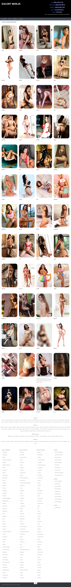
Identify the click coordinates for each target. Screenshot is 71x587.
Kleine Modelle (32, 429)
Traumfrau (37, 427)
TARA (55, 80)
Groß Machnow (5, 559)
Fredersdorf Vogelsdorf (7, 531)
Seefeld (39, 482)
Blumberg (4, 482)
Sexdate (52, 436)
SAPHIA (20, 199)
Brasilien (31, 441)
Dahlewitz (4, 495)
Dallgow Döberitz (6, 500)
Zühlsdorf (39, 577)
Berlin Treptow (57, 491)
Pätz (21, 544)
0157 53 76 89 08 (66, 14)
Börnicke (4, 488)
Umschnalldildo (16, 421)
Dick (28, 429)
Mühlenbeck (22, 523)
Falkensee (4, 529)
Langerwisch (22, 485)
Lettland (11, 441)
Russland (20, 441)
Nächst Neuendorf (23, 526)
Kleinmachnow (22, 472)
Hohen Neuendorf (23, 457)
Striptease (6, 421)
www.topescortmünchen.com (52, 14)
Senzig (39, 488)
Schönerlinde (40, 467)
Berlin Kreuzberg (58, 459)
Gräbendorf (5, 552)
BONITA (55, 348)
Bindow (4, 472)
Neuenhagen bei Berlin (24, 531)
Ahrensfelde (5, 452)
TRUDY (37, 110)
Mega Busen (10, 429)
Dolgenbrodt (5, 511)
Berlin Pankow (57, 470)
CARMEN (21, 378)
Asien (69, 441)
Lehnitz (21, 493)
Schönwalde (40, 475)
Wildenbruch (40, 549)
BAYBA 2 (3, 80)
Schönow (39, 472)
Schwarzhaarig (49, 429)
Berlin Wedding (57, 493)
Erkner (4, 521)
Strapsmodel (39, 430)
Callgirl (2, 427)
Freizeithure (6, 427)
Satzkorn (39, 452)
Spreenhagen (40, 490)
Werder (39, 539)
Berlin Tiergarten (58, 488)
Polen (38, 441)
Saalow (21, 575)
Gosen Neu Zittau (6, 549)
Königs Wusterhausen (24, 477)
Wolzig (39, 557)
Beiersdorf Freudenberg (7, 459)
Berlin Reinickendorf (58, 475)
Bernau (4, 467)
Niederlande (27, 441)
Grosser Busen (4, 429)
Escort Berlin (4, 18)
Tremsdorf (39, 521)
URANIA (37, 139)
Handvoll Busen (67, 427)
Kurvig (68, 429)
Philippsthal (22, 552)
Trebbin (39, 518)
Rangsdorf (22, 562)
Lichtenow (22, 495)
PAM (54, 110)
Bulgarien (3, 441)
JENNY (37, 169)
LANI (20, 169)
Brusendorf (5, 493)
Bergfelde (4, 462)
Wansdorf (39, 531)
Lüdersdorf (22, 503)
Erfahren (43, 430)
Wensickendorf (40, 536)
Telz (38, 508)
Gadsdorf (4, 539)
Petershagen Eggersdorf (24, 549)
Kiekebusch (22, 470)
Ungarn (51, 441)
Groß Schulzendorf (6, 562)
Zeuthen (39, 570)
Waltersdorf (40, 526)
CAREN (37, 288)
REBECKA (4, 318)
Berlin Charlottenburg (59, 452)
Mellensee (22, 513)
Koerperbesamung (56, 421)
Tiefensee (39, 513)
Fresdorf (4, 534)
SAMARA (55, 199)
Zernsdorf (39, 567)
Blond (61, 429)
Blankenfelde (5, 477)
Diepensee (5, 508)
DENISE (20, 229)
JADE (55, 139)
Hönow (21, 459)
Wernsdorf (39, 544)
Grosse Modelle (43, 429)
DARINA (37, 348)
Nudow (21, 536)
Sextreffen (56, 436)
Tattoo (35, 430)
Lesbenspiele (36, 421)
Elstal (4, 518)
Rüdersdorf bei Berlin (24, 570)
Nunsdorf (21, 539)
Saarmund (22, 577)
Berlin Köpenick (58, 457)
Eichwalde (4, 516)
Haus (28, 436)
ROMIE (20, 80)
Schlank (20, 429)
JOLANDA (56, 50)
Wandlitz (39, 529)
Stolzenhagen (40, 498)
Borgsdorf (4, 485)
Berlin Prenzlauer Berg (59, 472)
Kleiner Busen (61, 427)
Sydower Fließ (40, 503)
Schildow (39, 457)
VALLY (37, 50)
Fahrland (4, 526)
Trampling (10, 421)
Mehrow (21, 511)
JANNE (55, 288)
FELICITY (21, 288)
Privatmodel (28, 427)
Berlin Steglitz (57, 483)
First (26, 436)
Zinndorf (39, 572)
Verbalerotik (21, 421)
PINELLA (3, 169)
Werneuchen (40, 541)
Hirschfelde (22, 454)
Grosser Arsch (48, 430)
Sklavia (2, 421)
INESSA (37, 80)
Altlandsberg (5, 454)
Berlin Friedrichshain (58, 454)
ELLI (54, 411)
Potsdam (21, 554)
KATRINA (3, 139)
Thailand (54, 441)
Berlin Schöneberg (58, 481)
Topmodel (22, 430)
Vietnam (58, 441)
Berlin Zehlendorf (58, 501)
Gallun (4, 541)
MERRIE (20, 50)
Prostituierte (33, 427)
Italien (23, 441)
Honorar (9, 18)
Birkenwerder (5, 475)
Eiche (4, 513)
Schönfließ (39, 470)
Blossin (4, 480)
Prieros (21, 557)
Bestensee (5, 470)
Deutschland (7, 441)
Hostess (23, 427)
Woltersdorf (40, 554)
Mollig (26, 429)
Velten (39, 523)
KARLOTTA (38, 318)
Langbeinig (31, 430)
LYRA (3, 50)
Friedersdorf (5, 536)
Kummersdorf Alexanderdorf (25, 482)
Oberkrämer (22, 541)
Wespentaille (26, 430)
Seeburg (39, 480)
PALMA (37, 229)
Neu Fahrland (22, 529)
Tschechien (16, 441)
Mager (14, 429)
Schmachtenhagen (41, 459)
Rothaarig (58, 429)
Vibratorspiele (26, 421)
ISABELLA (4, 229)
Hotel (41, 436)
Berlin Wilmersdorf (58, 499)
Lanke (21, 488)
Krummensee (22, 480)
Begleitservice (10, 436)
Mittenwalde (22, 518)
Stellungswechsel (49, 421)
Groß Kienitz (5, 557)
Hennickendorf (5, 575)
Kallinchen (22, 467)
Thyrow (39, 511)
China (62, 441)
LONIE (20, 110)
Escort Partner (57, 507)
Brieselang (4, 490)
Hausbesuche (32, 436)
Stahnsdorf (40, 493)
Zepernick (39, 564)
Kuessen (62, 421)
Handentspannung (42, 421)
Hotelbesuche (44, 436)
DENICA (55, 318)
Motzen (21, 521)
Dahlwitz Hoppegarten (7, 498)
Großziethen (5, 567)
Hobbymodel (19, 427)
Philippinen (65, 441)
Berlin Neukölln (57, 467)
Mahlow (21, 508)
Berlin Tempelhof (58, 486)
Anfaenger (65, 429)
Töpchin (39, 516)
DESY (20, 318)
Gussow (4, 572)
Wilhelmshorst (40, 552)
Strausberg (40, 500)
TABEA (3, 411)
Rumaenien (47, 441)
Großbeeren (5, 564)
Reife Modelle (51, 427)
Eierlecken (31, 421)
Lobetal (21, 500)
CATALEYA (56, 229)
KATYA (20, 348)
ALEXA (20, 139)
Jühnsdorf (22, 462)
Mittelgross (38, 429)
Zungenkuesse (67, 421)
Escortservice (21, 436)
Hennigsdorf (5, 577)
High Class (37, 436)
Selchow (39, 485)
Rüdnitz (21, 572)
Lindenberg (22, 498)
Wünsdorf (39, 559)
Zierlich (17, 429)
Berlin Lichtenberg (58, 462)
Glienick (4, 544)
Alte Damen (56, 427)
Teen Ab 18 (42, 427)
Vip (62, 436)
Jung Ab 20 (46, 427)
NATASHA (56, 169)
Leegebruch (22, 490)
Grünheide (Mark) (6, 570)
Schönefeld (40, 462)
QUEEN (3, 378)
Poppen (49, 436)
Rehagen (21, 564)
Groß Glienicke (5, 554)
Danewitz (4, 503)
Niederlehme (22, 534)
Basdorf (4, 457)
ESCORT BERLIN (11, 4)
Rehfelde (21, 567)
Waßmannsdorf (40, 534)
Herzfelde (22, 452)
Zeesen (39, 562)
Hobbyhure (14, 427)
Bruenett (54, 429)
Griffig (23, 429)
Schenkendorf (40, 454)
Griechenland (42, 441)
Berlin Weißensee (58, 496)
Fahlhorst (4, 523)
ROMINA (3, 288)
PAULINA (38, 411)
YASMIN (55, 378)
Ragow (21, 559)
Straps (60, 436)
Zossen (39, 575)
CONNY (3, 199)
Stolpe (39, 495)
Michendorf (22, 516)
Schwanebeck (40, 477)
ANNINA (3, 110)
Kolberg (21, 475)
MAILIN (3, 348)
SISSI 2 (20, 411)
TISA (37, 199)
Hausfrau (10, 427)
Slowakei (35, 441)
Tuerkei (35, 443)
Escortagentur (16, 436)
